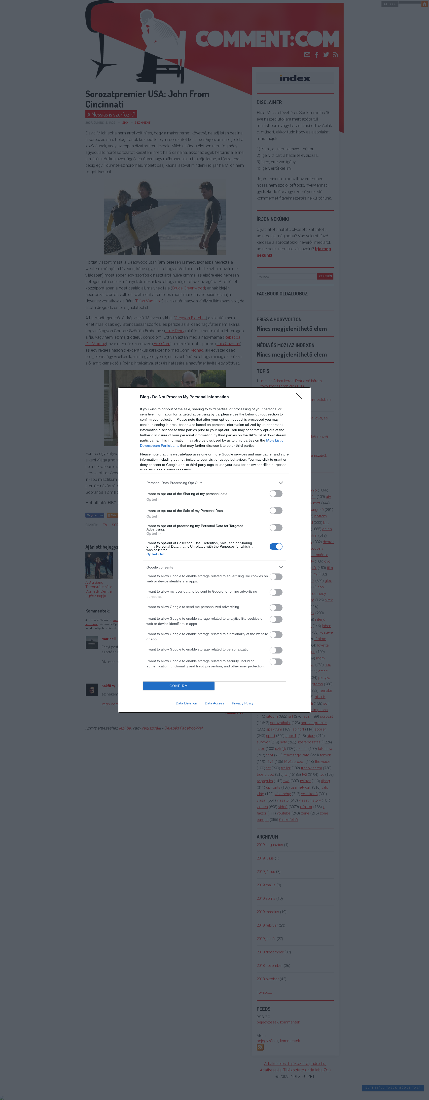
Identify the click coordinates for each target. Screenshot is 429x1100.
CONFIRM (179, 686)
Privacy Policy (242, 703)
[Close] (300, 397)
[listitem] (214, 482)
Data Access (214, 703)
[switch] (276, 493)
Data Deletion (186, 703)
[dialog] (214, 550)
